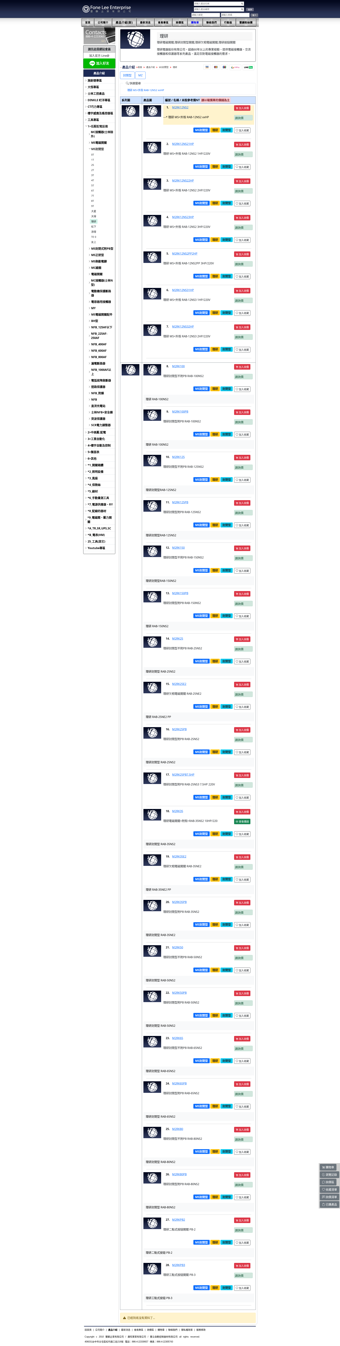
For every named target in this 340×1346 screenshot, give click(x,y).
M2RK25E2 (179, 684)
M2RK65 (177, 1038)
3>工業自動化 (96, 439)
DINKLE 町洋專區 (99, 100)
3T (92, 175)
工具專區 (93, 120)
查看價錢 (243, 821)
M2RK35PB (179, 902)
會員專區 (163, 22)
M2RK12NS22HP (183, 180)
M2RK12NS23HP (183, 217)
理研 (93, 221)
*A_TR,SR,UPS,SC (99, 528)
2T (92, 170)
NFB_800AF (99, 357)
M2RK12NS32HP (183, 326)
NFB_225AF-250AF (99, 336)
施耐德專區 (95, 80)
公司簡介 (103, 22)
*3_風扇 (93, 478)
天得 (93, 216)
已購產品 (331, 1204)
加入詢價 (243, 108)
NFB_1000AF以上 (101, 372)
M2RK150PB (180, 593)
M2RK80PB (179, 1174)
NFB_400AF (99, 344)
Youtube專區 (96, 548)
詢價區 (180, 22)
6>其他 (92, 458)
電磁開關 (97, 274)
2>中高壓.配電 (97, 432)
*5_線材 (93, 491)
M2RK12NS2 (180, 107)
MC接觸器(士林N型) (102, 283)
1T (92, 159)
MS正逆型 (97, 255)
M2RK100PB (180, 412)
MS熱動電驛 (99, 261)
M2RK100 (178, 366)
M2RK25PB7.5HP (183, 775)
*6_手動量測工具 (98, 498)
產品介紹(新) (124, 22)
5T (92, 185)
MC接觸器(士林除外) (102, 134)
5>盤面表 (93, 452)
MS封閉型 (97, 149)
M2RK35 (177, 811)
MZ (140, 75)
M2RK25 (177, 638)
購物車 (195, 22)
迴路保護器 (98, 387)
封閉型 (127, 75)
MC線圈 (96, 268)
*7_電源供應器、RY (100, 504)
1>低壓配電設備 (98, 126)
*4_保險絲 (94, 485)
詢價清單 (331, 1197)
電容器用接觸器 (101, 302)
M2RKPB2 (178, 1220)
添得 (93, 231)
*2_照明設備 (95, 472)
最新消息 (145, 22)
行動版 (228, 22)
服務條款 (201, 1329)
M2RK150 (178, 548)
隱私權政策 (187, 1329)
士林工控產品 (96, 93)
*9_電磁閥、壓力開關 (99, 520)
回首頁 (88, 1329)
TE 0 (93, 236)
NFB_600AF (99, 351)
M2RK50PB (179, 993)
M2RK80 (177, 1129)
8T (92, 201)
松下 (93, 226)
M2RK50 (177, 947)
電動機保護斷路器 (101, 293)
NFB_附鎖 (97, 393)
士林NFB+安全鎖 (102, 412)
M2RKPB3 (178, 1265)
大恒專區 (93, 87)
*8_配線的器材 (97, 511)
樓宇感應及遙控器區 (100, 113)
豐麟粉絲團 (246, 22)
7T (92, 195)
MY (93, 308)
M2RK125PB (180, 502)
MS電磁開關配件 (101, 314)
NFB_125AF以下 (101, 327)
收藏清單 (331, 1190)
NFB (94, 399)
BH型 (94, 321)
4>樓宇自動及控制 (99, 445)
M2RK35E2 (179, 856)
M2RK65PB (179, 1083)
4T (92, 180)
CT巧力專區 (95, 107)
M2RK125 (178, 457)
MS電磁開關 (99, 143)
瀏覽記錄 (331, 1175)
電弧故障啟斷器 (101, 380)
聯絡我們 (211, 22)
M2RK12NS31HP (183, 290)
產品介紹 (150, 67)
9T (92, 206)
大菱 (93, 211)
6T (92, 190)
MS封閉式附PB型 (102, 249)
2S (92, 165)
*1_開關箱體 (95, 465)
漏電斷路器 (98, 363)
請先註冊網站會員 (99, 49)
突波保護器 (98, 419)
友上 (93, 242)
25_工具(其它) (96, 541)
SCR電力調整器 (101, 425)
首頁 (87, 22)
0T (92, 154)
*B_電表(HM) (96, 535)
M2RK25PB (179, 729)
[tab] (145, 90)
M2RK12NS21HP (183, 144)
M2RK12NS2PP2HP (184, 253)
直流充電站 (98, 406)
